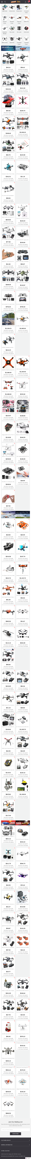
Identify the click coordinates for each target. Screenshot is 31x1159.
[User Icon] (25, 2)
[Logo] (15, 1)
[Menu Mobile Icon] (2, 2)
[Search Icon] (5, 2)
